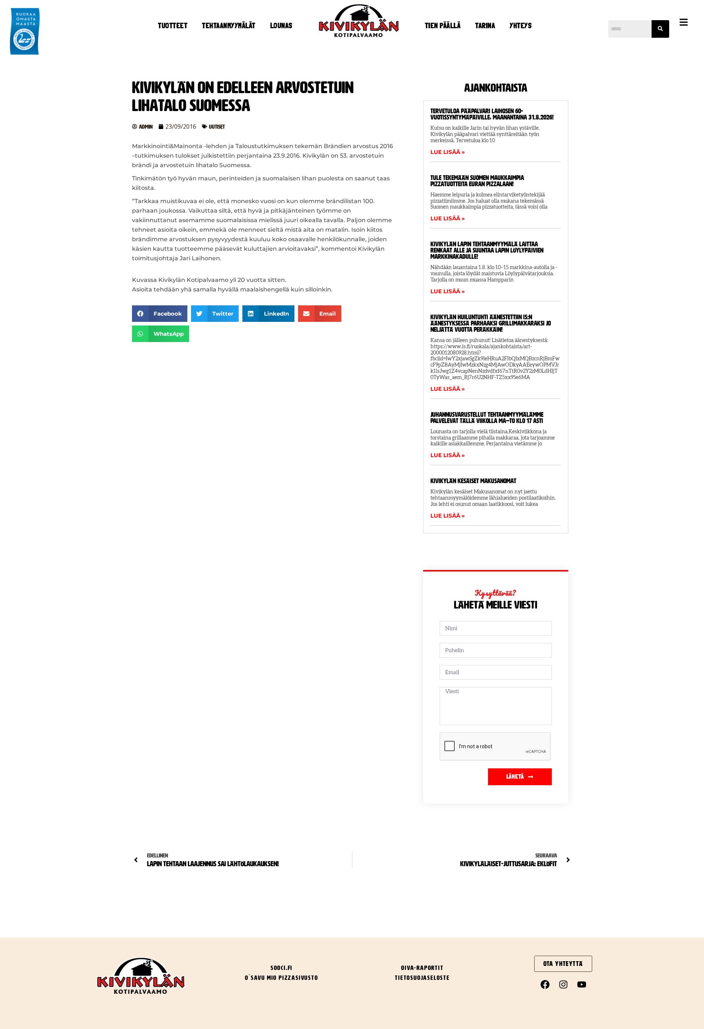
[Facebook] (545, 984)
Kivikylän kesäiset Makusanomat (473, 481)
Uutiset (217, 127)
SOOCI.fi (282, 967)
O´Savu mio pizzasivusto (281, 977)
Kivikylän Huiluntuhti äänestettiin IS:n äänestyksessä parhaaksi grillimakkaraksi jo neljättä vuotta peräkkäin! (490, 323)
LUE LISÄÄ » (447, 151)
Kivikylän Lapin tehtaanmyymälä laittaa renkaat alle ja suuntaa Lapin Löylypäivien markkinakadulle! (486, 250)
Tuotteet (172, 25)
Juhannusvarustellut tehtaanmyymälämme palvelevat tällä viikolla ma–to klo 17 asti (486, 418)
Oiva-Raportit (422, 967)
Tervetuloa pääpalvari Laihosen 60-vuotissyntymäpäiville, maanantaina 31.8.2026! (492, 114)
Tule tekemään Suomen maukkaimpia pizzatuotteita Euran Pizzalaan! (477, 181)
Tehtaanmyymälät (229, 25)
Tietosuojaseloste (422, 977)
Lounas (281, 25)
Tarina (485, 25)
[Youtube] (581, 984)
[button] (683, 23)
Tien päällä (443, 25)
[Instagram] (563, 984)
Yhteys (521, 25)
